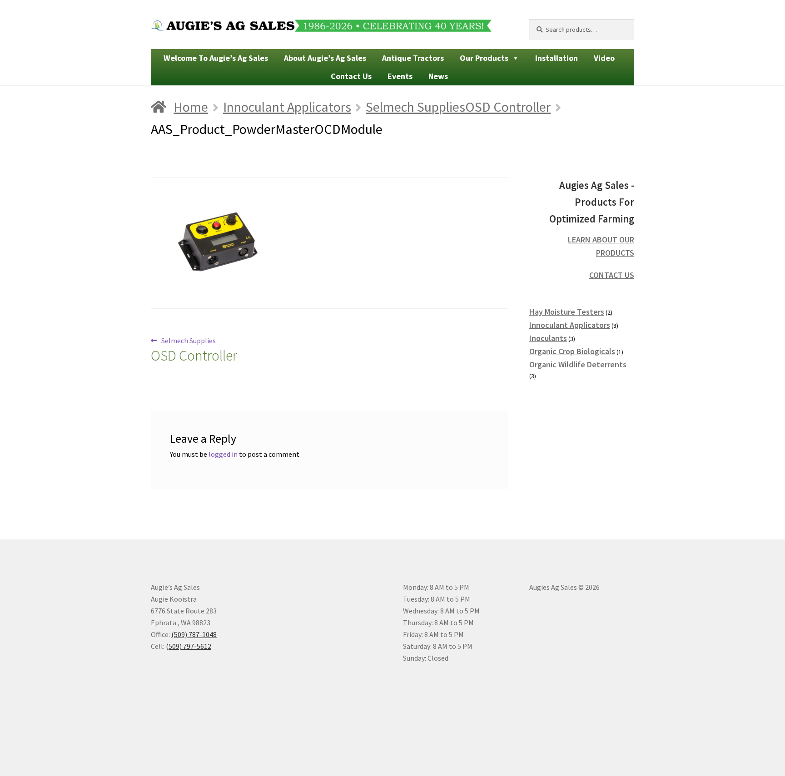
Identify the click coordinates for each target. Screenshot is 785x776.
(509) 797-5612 (188, 646)
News (438, 76)
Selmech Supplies (194, 350)
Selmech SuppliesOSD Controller (458, 106)
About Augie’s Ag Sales (325, 58)
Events (400, 76)
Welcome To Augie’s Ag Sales (216, 58)
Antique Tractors (413, 58)
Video (604, 58)
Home (191, 106)
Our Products (484, 58)
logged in (223, 454)
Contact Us (351, 76)
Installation (556, 58)
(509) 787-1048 (194, 634)
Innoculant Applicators (287, 106)
